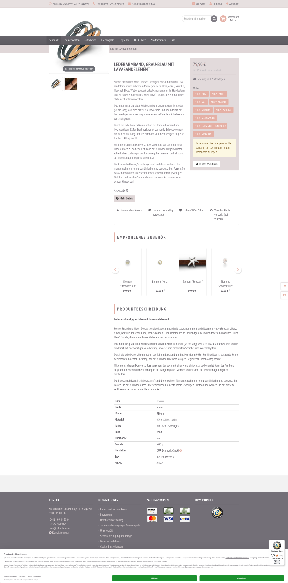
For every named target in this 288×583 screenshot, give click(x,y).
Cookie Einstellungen (111, 546)
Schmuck (53, 40)
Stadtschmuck (158, 40)
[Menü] (283, 542)
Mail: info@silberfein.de (143, 3)
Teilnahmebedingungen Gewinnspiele (120, 525)
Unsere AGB (106, 530)
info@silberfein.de (60, 528)
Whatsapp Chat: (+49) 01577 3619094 (70, 3)
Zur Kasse (201, 3)
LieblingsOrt (107, 40)
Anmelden (234, 3)
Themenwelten (72, 40)
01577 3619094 (58, 524)
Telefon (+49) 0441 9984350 (110, 3)
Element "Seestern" (192, 281)
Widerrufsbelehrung (110, 541)
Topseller (124, 40)
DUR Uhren (140, 40)
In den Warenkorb (208, 164)
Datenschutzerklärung (111, 520)
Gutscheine (90, 40)
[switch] (277, 562)
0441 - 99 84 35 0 (59, 519)
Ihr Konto (217, 3)
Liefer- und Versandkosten (114, 509)
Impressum (106, 514)
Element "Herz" (160, 281)
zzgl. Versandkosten (215, 70)
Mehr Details (125, 198)
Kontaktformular (60, 532)
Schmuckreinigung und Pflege (116, 536)
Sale (173, 40)
